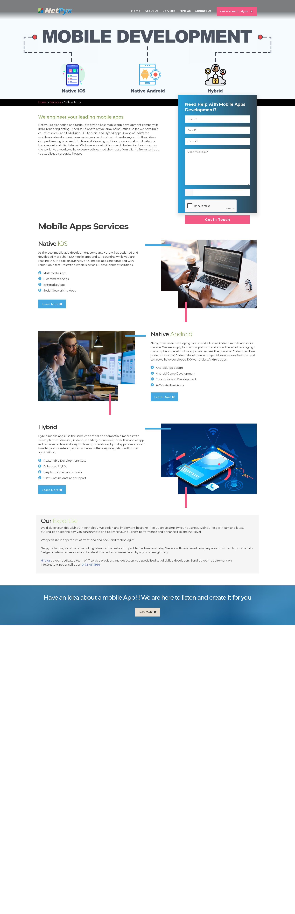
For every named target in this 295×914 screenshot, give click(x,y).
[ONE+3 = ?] (217, 191)
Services (169, 10)
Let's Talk (146, 612)
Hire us (45, 560)
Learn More (50, 304)
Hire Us (185, 10)
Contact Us (203, 10)
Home (135, 10)
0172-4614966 (91, 564)
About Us (151, 10)
